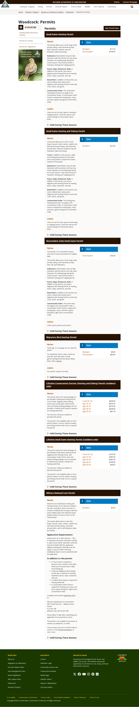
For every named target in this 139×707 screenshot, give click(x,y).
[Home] (5, 6)
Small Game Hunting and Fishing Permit (65, 131)
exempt (59, 361)
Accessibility (11, 697)
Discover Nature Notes (16, 667)
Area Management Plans (16, 671)
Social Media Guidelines (62, 697)
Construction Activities (48, 671)
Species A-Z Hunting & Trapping (52, 12)
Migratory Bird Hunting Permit (61, 337)
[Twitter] (74, 675)
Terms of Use (94, 697)
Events (116, 2)
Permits (49, 7)
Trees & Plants (76, 7)
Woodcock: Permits (26, 41)
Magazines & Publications (17, 663)
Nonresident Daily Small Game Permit (64, 241)
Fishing (40, 7)
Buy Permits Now (112, 28)
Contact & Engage (130, 2)
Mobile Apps (45, 675)
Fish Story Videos (47, 687)
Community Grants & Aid (49, 667)
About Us (11, 659)
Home (20, 12)
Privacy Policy (45, 697)
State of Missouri (80, 697)
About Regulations (14, 675)
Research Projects (14, 687)
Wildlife (87, 7)
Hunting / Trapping (31, 12)
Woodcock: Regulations (27, 47)
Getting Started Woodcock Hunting (28, 34)
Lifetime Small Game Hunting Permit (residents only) (72, 439)
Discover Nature (61, 7)
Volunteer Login (46, 663)
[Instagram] (88, 675)
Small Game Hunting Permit (59, 34)
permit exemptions (65, 630)
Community (112, 7)
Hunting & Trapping (27, 7)
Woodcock (70, 12)
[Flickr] (97, 675)
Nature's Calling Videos (49, 683)
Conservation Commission (28, 697)
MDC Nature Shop (14, 679)
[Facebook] (79, 675)
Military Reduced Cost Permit (60, 493)
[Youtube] (84, 675)
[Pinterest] (92, 675)
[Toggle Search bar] (132, 7)
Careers (43, 659)
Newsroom (12, 683)
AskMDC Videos (46, 679)
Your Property (99, 7)
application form (69, 595)
